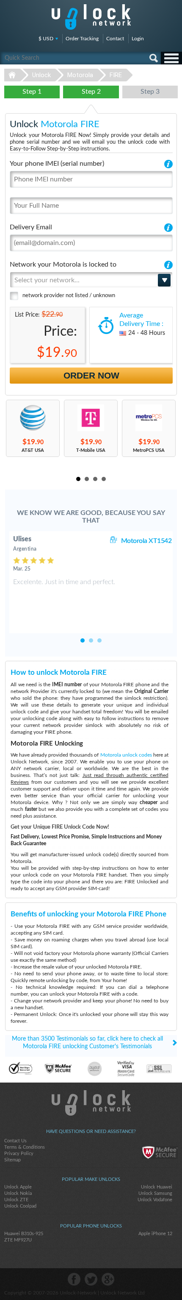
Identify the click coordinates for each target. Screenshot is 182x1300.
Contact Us (15, 1141)
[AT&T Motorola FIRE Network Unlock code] (32, 417)
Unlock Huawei (156, 1187)
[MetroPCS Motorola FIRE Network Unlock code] (148, 417)
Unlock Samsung (155, 1193)
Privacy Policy (18, 1153)
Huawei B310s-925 (23, 1233)
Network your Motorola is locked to (63, 264)
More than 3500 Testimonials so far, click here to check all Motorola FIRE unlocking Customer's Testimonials (87, 1042)
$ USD (46, 38)
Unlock (41, 75)
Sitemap (12, 1160)
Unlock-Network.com (91, 1103)
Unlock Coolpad (20, 1206)
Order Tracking (82, 38)
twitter (91, 1279)
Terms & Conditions (24, 1147)
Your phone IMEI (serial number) (57, 163)
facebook (74, 1279)
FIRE (116, 75)
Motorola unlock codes (126, 754)
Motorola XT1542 (146, 540)
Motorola (80, 75)
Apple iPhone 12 (155, 1233)
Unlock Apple (18, 1187)
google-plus (108, 1279)
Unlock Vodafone (155, 1199)
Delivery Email (31, 227)
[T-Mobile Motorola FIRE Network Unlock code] (90, 417)
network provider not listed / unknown (68, 295)
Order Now (91, 375)
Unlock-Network (91, 17)
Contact (115, 38)
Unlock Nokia (18, 1193)
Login (138, 38)
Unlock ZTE (16, 1199)
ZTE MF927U (18, 1240)
